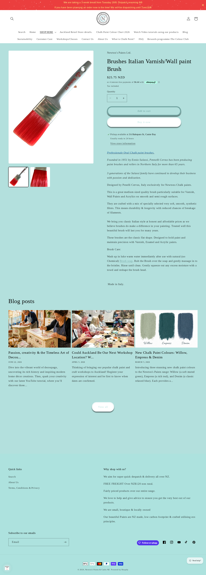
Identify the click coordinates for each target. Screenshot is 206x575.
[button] (12, 19)
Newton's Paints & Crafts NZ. (97, 570)
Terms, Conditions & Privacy (24, 488)
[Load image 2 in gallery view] (40, 177)
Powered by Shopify (119, 570)
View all (103, 406)
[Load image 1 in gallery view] (18, 177)
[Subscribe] (65, 542)
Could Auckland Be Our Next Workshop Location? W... (102, 355)
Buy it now (144, 122)
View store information (122, 143)
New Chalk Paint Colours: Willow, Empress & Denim (161, 355)
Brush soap (126, 260)
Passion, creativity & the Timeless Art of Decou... (38, 355)
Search (12, 476)
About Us (13, 482)
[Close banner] (203, 5)
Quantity (111, 91)
